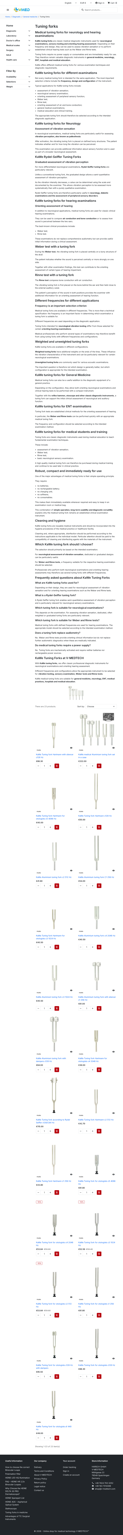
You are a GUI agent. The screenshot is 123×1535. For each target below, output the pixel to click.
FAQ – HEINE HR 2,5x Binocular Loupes (15, 1483)
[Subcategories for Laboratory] (28, 36)
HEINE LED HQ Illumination (17, 1478)
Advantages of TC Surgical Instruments (17, 1517)
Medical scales (13, 45)
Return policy (40, 1482)
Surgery (9, 50)
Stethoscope (11, 1508)
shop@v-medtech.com (105, 1489)
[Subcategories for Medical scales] (28, 45)
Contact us (39, 1490)
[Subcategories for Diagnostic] (28, 31)
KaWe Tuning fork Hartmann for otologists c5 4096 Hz (50, 817)
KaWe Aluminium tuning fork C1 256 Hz (96, 877)
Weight (9, 86)
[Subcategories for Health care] (28, 60)
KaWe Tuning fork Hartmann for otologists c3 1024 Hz (50, 937)
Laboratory (11, 36)
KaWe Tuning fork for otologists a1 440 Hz (53, 1428)
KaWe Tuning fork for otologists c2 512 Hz (54, 1305)
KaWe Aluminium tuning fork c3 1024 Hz (54, 997)
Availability (11, 77)
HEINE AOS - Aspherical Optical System (16, 1503)
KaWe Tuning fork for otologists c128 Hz (96, 1365)
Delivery (38, 1467)
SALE (8, 55)
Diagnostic (11, 31)
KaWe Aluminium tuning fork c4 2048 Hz (96, 935)
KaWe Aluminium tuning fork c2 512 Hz (53, 877)
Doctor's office (13, 40)
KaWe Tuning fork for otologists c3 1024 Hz (96, 1244)
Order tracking (69, 1467)
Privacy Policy (40, 1478)
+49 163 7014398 (103, 1486)
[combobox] (99, 9)
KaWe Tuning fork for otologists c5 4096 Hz (96, 1182)
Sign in (66, 1471)
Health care (11, 60)
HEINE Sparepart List (14, 1498)
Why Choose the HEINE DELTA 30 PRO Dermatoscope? (16, 1491)
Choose (90, 706)
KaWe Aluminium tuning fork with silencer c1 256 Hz (97, 998)
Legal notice (39, 1486)
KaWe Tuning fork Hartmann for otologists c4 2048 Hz (92, 1059)
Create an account (71, 1475)
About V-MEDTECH (43, 1475)
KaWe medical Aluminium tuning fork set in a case (96, 756)
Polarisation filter (13, 1474)
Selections (11, 81)
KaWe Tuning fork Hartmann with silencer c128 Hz (54, 756)
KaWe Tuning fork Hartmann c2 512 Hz (96, 1119)
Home (9, 25)
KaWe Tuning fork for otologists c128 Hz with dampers (54, 1366)
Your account (69, 1461)
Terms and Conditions (44, 1471)
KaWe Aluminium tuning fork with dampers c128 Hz (51, 1059)
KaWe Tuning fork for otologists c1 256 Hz (96, 1305)
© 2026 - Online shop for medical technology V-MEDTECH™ (61, 1531)
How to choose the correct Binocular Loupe (17, 1468)
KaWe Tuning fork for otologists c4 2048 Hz (54, 1244)
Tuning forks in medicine (16, 1512)
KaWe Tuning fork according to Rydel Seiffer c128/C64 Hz (53, 1121)
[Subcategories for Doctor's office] (28, 40)
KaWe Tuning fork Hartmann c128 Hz (95, 816)
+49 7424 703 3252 (104, 1483)
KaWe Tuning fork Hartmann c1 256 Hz (53, 1181)
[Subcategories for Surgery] (28, 50)
